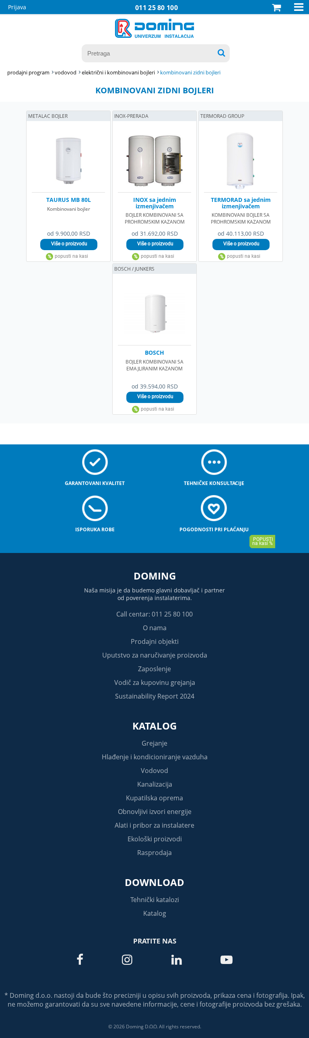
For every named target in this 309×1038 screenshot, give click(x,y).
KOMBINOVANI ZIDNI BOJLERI (190, 72)
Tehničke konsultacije (214, 483)
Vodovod (154, 770)
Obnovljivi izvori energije (155, 811)
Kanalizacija (154, 784)
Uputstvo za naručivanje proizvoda (154, 655)
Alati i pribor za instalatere (154, 825)
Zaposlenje (154, 668)
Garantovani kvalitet (95, 483)
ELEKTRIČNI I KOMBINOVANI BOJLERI (118, 72)
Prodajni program (28, 72)
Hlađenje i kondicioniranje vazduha (155, 756)
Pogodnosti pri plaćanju (214, 529)
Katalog (154, 725)
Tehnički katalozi (154, 899)
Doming (155, 575)
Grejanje (154, 743)
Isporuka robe (95, 529)
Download (154, 882)
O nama (155, 627)
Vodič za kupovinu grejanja (154, 682)
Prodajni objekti (155, 641)
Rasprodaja (154, 852)
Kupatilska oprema (154, 797)
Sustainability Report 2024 (154, 696)
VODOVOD (65, 72)
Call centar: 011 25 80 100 (154, 614)
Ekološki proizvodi (155, 839)
